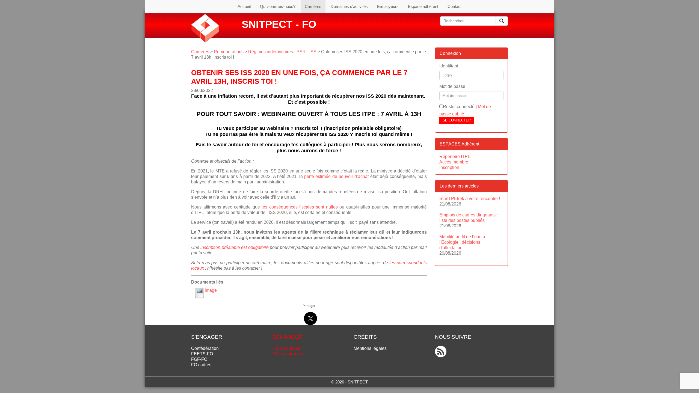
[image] (199, 293)
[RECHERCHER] (502, 21)
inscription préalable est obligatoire (234, 247)
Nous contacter (287, 348)
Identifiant (448, 66)
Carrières (313, 6)
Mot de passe (452, 86)
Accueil (244, 6)
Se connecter (457, 120)
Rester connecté (459, 106)
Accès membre (453, 162)
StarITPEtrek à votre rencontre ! (469, 198)
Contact (454, 6)
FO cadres (201, 364)
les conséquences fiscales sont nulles (300, 207)
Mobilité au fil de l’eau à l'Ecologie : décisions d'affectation (462, 242)
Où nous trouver (288, 354)
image (211, 290)
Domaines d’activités (349, 6)
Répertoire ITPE (455, 156)
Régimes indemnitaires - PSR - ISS (282, 51)
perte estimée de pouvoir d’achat (336, 176)
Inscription (449, 167)
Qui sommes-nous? (277, 6)
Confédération (205, 348)
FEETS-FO (202, 354)
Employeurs (388, 6)
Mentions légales (370, 348)
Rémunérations (229, 51)
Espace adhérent (423, 6)
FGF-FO (199, 359)
